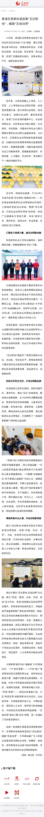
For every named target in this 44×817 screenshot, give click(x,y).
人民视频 (6, 798)
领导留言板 (36, 784)
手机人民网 (26, 784)
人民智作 (16, 798)
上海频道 (11, 11)
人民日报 (6, 784)
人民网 (3, 11)
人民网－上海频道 (33, 31)
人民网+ (16, 784)
